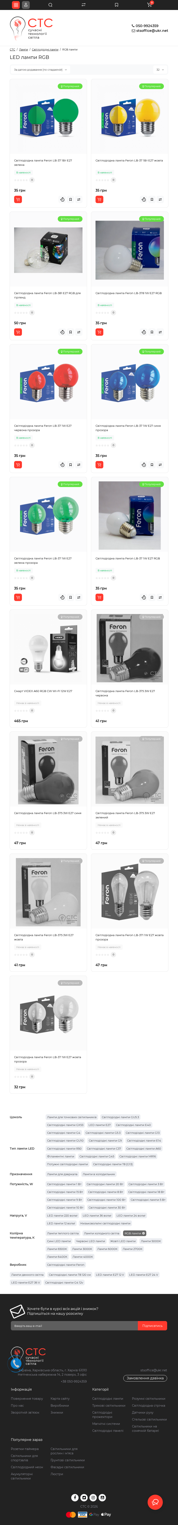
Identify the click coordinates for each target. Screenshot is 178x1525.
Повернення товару (27, 1399)
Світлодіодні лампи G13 (143, 1132)
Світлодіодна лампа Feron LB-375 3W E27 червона (125, 693)
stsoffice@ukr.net (152, 31)
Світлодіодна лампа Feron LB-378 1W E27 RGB (129, 293)
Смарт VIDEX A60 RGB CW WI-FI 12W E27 (43, 691)
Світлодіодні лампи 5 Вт (148, 1199)
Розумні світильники (148, 1399)
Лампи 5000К (151, 1241)
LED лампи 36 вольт (97, 1215)
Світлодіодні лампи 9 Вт (64, 1199)
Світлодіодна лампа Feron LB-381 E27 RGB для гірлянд (47, 295)
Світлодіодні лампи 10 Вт (65, 1207)
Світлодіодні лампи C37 (104, 1148)
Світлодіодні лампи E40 (133, 1125)
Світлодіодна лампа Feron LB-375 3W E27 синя (47, 813)
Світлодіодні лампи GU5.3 (120, 1117)
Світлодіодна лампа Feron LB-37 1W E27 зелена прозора (43, 560)
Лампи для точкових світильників (72, 1117)
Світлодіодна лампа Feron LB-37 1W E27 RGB (128, 558)
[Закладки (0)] (116, 5)
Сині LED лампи (59, 1241)
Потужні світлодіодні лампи (67, 1164)
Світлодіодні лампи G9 (105, 1140)
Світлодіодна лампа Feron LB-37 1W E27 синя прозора (128, 428)
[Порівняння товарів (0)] (83, 5)
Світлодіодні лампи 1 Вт (64, 1184)
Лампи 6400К (57, 1256)
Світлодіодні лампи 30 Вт (107, 1207)
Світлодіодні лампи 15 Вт (65, 1192)
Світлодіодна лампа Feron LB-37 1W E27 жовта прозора (47, 1059)
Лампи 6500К (57, 1249)
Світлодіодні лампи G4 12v (64, 1282)
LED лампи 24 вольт (131, 1215)
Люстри (57, 1474)
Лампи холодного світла (101, 1233)
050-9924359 (146, 26)
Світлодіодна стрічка (148, 1406)
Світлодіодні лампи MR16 (137, 1156)
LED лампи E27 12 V (110, 1274)
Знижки (57, 1412)
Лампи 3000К (82, 1249)
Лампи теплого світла (63, 1233)
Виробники (60, 1406)
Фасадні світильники (67, 1467)
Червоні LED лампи (90, 1241)
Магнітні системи (106, 1424)
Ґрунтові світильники (68, 1460)
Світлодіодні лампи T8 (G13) (113, 1164)
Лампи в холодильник (99, 1174)
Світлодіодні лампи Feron (65, 1264)
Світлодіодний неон (27, 1467)
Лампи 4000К (83, 1256)
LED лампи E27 (100, 1125)
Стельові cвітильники (149, 1419)
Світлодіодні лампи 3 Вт (146, 1184)
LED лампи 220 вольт (62, 1215)
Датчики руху (142, 1412)
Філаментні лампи (60, 1156)
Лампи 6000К (107, 1249)
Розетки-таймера (25, 1449)
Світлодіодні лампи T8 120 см (70, 1274)
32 (158, 69)
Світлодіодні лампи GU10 (65, 1140)
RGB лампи (133, 1233)
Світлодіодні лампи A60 (143, 1148)
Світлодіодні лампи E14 (144, 1140)
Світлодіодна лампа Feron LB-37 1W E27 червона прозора (43, 428)
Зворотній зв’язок (25, 1412)
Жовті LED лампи (123, 1241)
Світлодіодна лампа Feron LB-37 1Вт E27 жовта (129, 160)
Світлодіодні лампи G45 (96, 1156)
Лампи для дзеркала (62, 1174)
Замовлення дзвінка (145, 1378)
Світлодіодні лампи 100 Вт (106, 1199)
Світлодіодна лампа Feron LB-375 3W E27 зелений (125, 815)
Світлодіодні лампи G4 (63, 1132)
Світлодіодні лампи (107, 1399)
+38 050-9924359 (74, 1381)
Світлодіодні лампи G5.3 (103, 1132)
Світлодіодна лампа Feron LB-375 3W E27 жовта (44, 937)
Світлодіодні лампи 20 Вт (105, 1184)
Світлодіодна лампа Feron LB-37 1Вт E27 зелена (43, 162)
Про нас (17, 1406)
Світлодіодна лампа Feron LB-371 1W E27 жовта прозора (130, 937)
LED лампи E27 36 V (25, 1282)
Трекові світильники (108, 1406)
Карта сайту (60, 1399)
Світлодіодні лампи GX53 (65, 1125)
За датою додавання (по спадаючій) (38, 69)
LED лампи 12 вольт (61, 1223)
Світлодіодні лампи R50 (64, 1148)
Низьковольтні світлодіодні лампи (105, 1223)
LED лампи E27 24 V (143, 1274)
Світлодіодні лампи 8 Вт (105, 1192)
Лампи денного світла (27, 1274)
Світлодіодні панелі (108, 1431)
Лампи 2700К (132, 1249)
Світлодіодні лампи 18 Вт (146, 1192)
